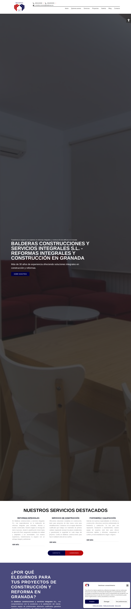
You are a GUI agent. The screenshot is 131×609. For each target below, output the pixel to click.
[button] (127, 585)
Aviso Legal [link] (118, 605)
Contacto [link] (117, 8)
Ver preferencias (121, 601)
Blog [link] (110, 8)
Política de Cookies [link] (97, 605)
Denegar (106, 601)
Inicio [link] (66, 8)
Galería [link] (103, 8)
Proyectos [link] (95, 8)
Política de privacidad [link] (108, 605)
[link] (128, 20)
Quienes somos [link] (76, 8)
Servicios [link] (87, 8)
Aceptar (92, 601)
